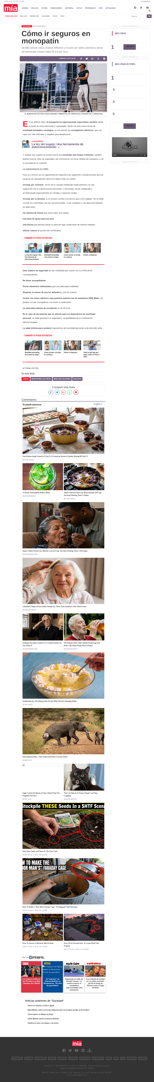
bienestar (34, 16)
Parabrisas (84, 1058)
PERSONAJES (90, 8)
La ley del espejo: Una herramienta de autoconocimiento (57, 145)
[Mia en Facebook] (64, 1050)
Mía (122, 1058)
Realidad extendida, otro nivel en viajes (51, 256)
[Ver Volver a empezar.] (72, 342)
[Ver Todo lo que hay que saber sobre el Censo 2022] (92, 342)
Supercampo (98, 1058)
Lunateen (131, 1058)
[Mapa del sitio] (89, 1050)
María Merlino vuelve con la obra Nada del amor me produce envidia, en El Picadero (59, 1010)
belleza (23, 16)
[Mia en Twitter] (70, 1050)
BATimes (142, 1058)
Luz (116, 1058)
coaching (45, 16)
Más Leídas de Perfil (125, 64)
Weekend (73, 1058)
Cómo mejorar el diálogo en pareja (40, 1014)
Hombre (62, 1058)
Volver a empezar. (90, 255)
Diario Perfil (17, 1058)
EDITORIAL (69, 8)
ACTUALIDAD (111, 8)
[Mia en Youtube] (77, 1050)
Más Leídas (120, 33)
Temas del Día (11, 16)
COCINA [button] (44, 8)
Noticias (29, 1058)
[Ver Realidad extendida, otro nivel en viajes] (33, 342)
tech (62, 16)
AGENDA (25, 8)
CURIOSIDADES (56, 8)
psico (54, 16)
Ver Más (129, 46)
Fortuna (52, 1058)
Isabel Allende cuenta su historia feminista (43, 1018)
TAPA (101, 8)
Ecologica (77, 379)
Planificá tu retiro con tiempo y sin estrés (43, 1023)
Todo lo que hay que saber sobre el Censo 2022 (91, 354)
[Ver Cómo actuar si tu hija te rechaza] (53, 342)
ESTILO (79, 8)
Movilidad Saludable (62, 379)
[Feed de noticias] (82, 1050)
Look (109, 1058)
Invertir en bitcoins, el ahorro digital (41, 1005)
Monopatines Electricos (41, 379)
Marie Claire (40, 1058)
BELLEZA (34, 8)
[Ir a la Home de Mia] (77, 1043)
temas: (26, 379)
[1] (130, 39)
